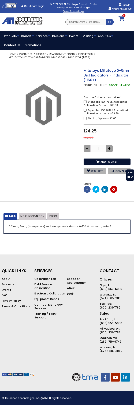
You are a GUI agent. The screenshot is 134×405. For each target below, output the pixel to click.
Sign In (126, 4)
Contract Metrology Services (48, 306)
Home (12, 54)
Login (71, 294)
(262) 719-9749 (110, 342)
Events (6, 290)
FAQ (4, 295)
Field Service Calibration (43, 286)
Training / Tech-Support (45, 315)
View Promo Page (73, 11)
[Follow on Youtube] (115, 377)
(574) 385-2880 (111, 298)
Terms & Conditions (16, 306)
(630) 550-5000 (111, 289)
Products (25, 54)
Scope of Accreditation (77, 281)
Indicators (85, 54)
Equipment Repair (46, 299)
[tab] (10, 216)
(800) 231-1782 (110, 308)
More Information (32, 216)
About (6, 279)
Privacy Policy (11, 301)
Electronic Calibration (49, 293)
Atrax (71, 288)
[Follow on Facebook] (105, 377)
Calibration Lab (45, 279)
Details (10, 216)
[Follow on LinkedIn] (125, 377)
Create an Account (122, 8)
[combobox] (89, 22)
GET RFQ (130, 175)
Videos (53, 216)
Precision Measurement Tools (55, 54)
